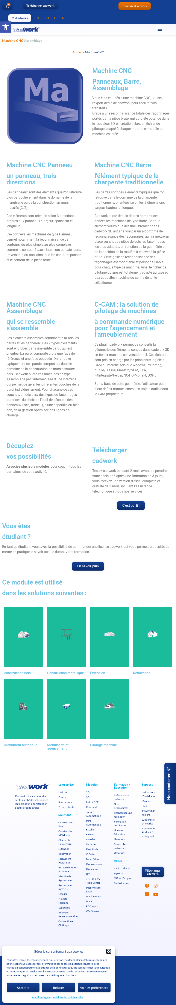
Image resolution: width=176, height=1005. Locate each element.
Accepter (23, 988)
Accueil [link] (77, 52)
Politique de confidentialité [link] (68, 997)
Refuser (58, 988)
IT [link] (55, 18)
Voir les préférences (94, 988)
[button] (108, 951)
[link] (5, 27)
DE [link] (38, 18)
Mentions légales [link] (41, 997)
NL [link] (64, 18)
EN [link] (46, 18)
